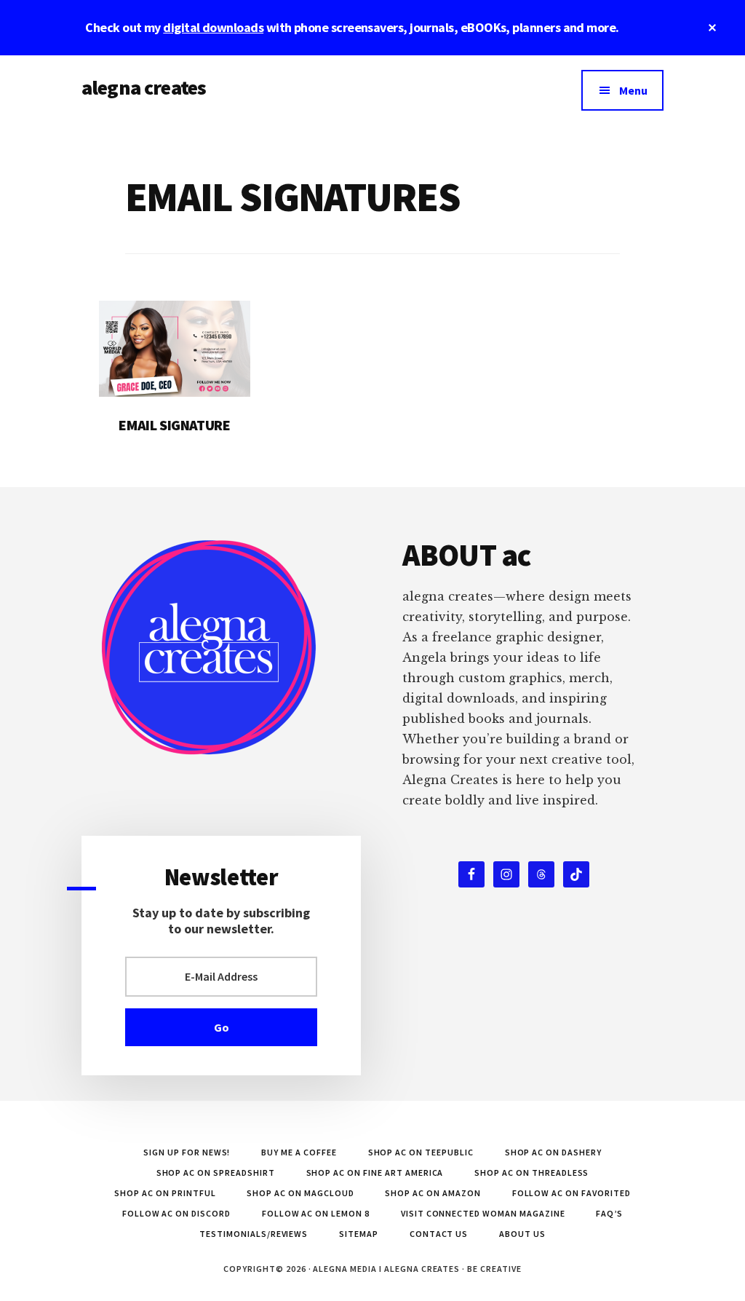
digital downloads (213, 27)
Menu (633, 90)
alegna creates (143, 87)
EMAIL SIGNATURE (174, 425)
